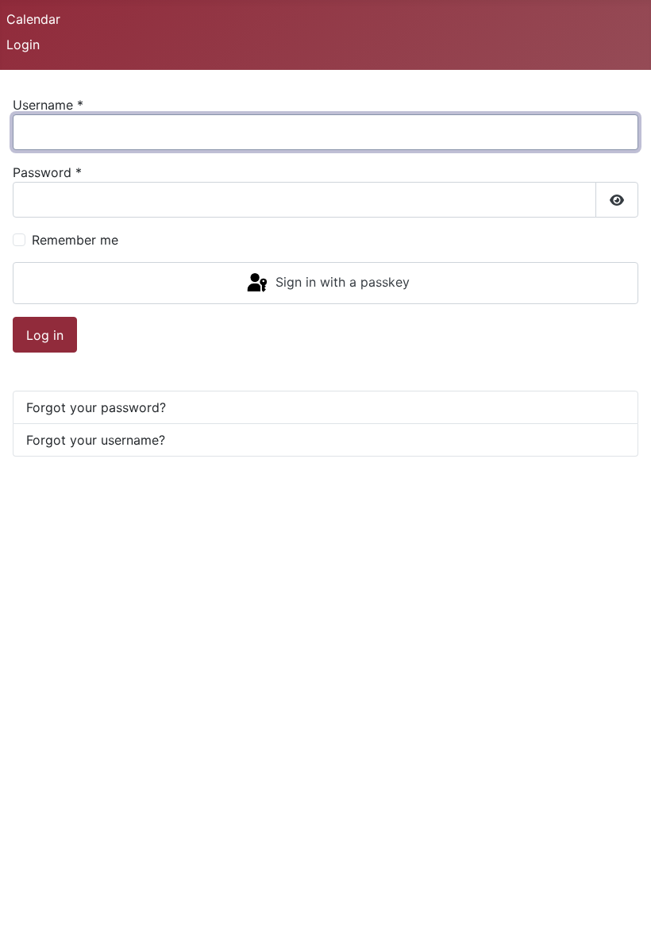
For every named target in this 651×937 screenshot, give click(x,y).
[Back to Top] (623, 907)
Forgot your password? (96, 407)
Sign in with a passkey (341, 282)
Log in (45, 335)
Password (47, 172)
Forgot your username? (95, 440)
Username (48, 105)
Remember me (75, 240)
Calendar (33, 19)
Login (23, 44)
